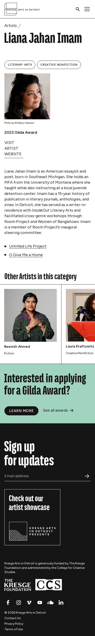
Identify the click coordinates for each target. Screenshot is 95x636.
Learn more (21, 410)
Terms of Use (13, 629)
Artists (10, 25)
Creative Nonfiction (58, 64)
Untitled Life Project (27, 246)
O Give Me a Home (26, 254)
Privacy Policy (13, 624)
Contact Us (12, 618)
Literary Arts (20, 64)
